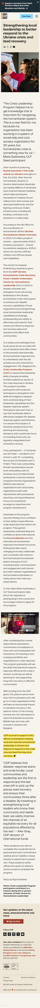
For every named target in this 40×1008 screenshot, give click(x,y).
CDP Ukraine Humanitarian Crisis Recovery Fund (19, 275)
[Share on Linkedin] (4, 47)
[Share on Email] (14, 47)
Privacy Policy (8, 980)
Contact (6, 977)
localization (18, 538)
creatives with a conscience (26, 990)
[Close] (38, 2)
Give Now (26, 16)
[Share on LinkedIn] (5, 934)
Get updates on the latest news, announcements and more (18, 913)
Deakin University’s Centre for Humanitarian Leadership (17, 282)
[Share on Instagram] (13, 934)
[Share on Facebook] (10, 47)
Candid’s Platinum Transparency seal (19, 956)
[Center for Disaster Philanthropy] (4, 16)
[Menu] (36, 16)
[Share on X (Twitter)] (7, 47)
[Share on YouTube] (22, 934)
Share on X (35, 754)
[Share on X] (18, 934)
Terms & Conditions (28, 977)
